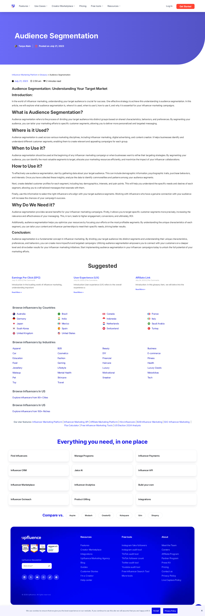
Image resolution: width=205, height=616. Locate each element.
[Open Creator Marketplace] (74, 6)
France (155, 313)
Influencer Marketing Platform (25, 75)
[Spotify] (56, 577)
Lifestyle (62, 367)
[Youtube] (37, 577)
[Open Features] (29, 6)
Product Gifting (82, 499)
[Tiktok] (50, 577)
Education (18, 358)
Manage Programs (83, 455)
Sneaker (106, 377)
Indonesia (111, 318)
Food (15, 362)
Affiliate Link (143, 277)
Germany (21, 318)
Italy (154, 318)
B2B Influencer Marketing (149, 421)
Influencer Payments (149, 455)
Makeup (17, 372)
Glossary (43, 75)
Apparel (16, 348)
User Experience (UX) (86, 277)
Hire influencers (127, 421)
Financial (106, 358)
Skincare (62, 377)
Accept (156, 611)
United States (68, 333)
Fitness (151, 358)
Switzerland (113, 328)
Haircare (106, 362)
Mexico (65, 323)
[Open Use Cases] (46, 6)
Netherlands (113, 323)
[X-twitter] (30, 577)
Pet (14, 377)
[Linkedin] (24, 577)
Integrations (144, 499)
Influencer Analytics (84, 484)
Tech (150, 377)
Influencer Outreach (21, 499)
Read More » (17, 292)
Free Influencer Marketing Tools (97, 425)
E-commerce (154, 353)
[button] (202, 610)
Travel (61, 382)
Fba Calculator (71, 425)
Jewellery (17, 367)
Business (152, 348)
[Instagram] (43, 577)
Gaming (62, 362)
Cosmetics (63, 353)
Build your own (146, 484)
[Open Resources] (119, 6)
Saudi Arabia (158, 323)
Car (14, 353)
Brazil (64, 313)
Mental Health (64, 372)
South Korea (23, 328)
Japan (20, 323)
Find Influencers (19, 455)
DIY (104, 353)
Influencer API (145, 470)
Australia (21, 313)
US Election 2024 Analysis (127, 425)
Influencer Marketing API (76, 421)
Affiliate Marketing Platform (104, 421)
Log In (169, 6)
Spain (64, 328)
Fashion (61, 358)
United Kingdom (25, 333)
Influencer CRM (19, 470)
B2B (60, 348)
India (64, 318)
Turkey (155, 328)
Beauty (105, 348)
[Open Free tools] (102, 6)
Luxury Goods (154, 367)
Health (151, 362)
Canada (111, 313)
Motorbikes (153, 372)
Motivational (108, 372)
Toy (14, 382)
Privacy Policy (170, 611)
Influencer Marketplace (23, 484)
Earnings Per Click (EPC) (26, 277)
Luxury (105, 367)
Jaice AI (78, 470)
